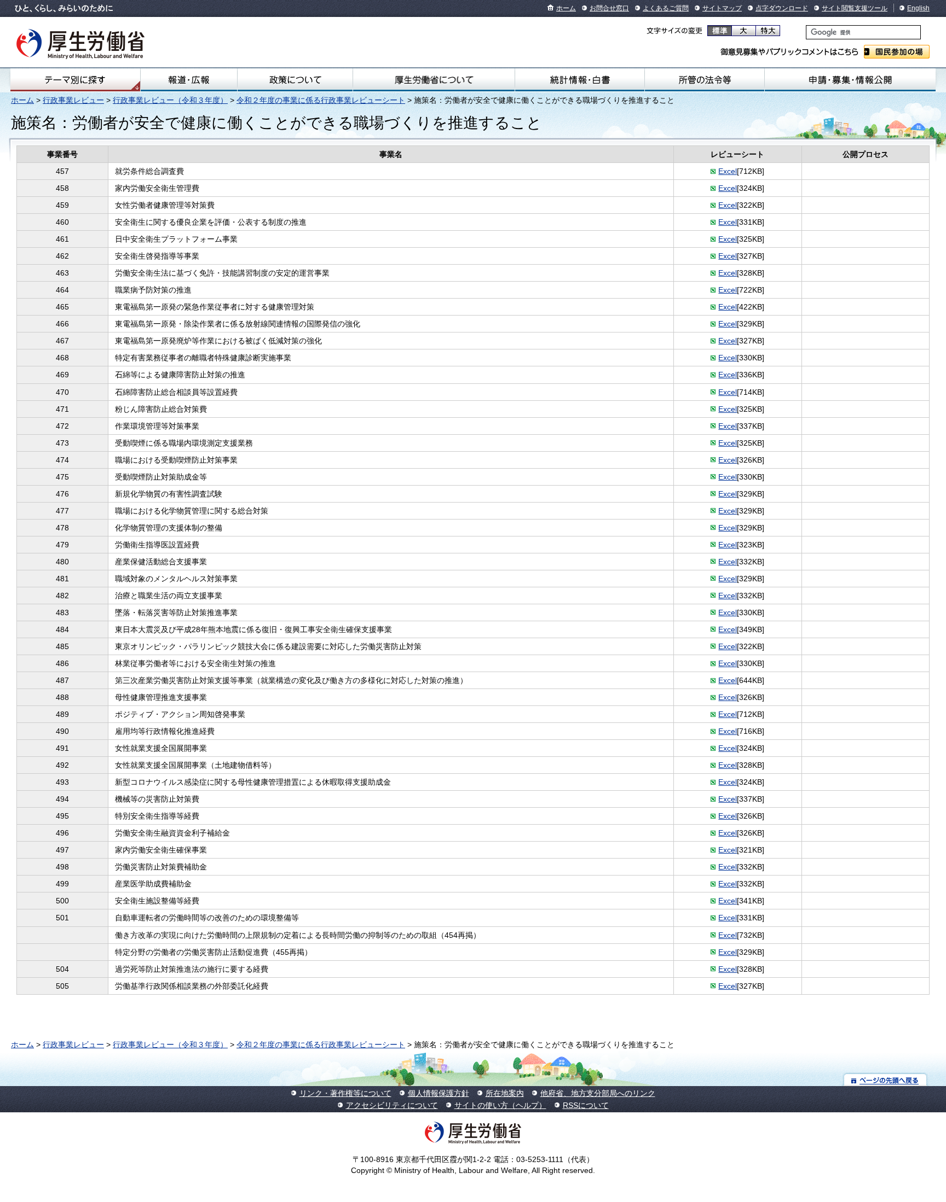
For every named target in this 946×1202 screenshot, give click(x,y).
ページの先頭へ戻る (885, 1079)
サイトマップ (722, 8)
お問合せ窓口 (609, 8)
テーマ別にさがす (75, 80)
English (918, 8)
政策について (295, 79)
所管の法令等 (705, 79)
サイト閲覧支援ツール (854, 8)
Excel (727, 171)
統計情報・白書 (579, 79)
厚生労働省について (434, 79)
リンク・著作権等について (345, 1093)
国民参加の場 (897, 52)
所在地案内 (505, 1093)
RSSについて (586, 1105)
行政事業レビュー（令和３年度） (170, 100)
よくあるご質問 (666, 8)
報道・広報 (189, 79)
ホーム (566, 8)
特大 (768, 31)
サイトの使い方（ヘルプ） (500, 1105)
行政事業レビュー (73, 100)
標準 (719, 31)
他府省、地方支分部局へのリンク (597, 1093)
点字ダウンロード (781, 8)
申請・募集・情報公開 (850, 79)
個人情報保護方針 (438, 1093)
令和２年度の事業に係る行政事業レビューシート (320, 100)
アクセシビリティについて (392, 1105)
